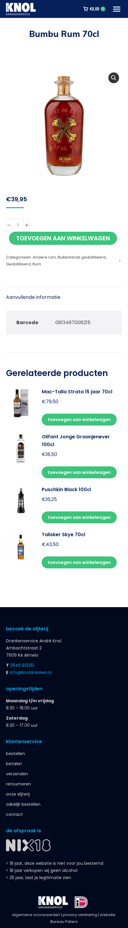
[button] (113, 77)
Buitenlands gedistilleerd (82, 257)
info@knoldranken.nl (30, 672)
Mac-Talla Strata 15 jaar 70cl (77, 391)
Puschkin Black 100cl (66, 489)
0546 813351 (22, 665)
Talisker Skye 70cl (63, 534)
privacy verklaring (80, 915)
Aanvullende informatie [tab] (33, 297)
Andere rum (44, 257)
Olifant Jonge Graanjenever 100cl (76, 440)
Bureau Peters (64, 921)
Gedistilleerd (18, 264)
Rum (36, 264)
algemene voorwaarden (36, 915)
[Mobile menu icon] (116, 9)
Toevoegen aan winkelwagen (63, 238)
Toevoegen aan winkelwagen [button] (79, 420)
